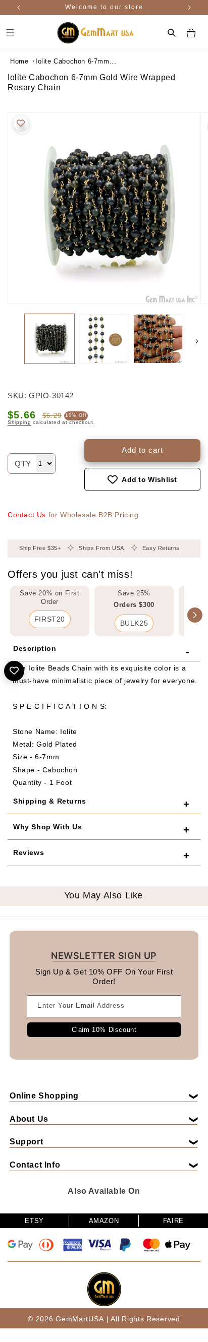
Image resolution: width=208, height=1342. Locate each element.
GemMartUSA (79, 1319)
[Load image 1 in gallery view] (49, 338)
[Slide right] (197, 341)
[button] (172, 33)
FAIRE (173, 1221)
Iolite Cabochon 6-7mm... (60, 61)
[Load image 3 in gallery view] (158, 338)
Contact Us (27, 515)
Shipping (19, 422)
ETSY (34, 1221)
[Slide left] (11, 341)
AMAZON (104, 1221)
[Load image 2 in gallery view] (104, 338)
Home (19, 61)
